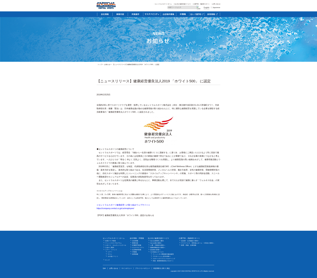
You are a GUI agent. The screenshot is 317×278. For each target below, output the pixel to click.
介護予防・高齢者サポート (201, 4)
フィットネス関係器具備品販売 (163, 254)
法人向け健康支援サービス (182, 4)
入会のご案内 (109, 247)
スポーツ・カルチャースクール (115, 245)
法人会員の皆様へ (156, 243)
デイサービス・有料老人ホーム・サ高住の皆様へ (197, 243)
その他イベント (113, 256)
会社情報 (135, 240)
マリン (110, 254)
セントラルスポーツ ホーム (163, 4)
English (206, 7)
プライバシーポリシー (142, 268)
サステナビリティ (138, 247)
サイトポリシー (126, 268)
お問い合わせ (216, 4)
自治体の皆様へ (155, 249)
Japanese (216, 7)
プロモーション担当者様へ (162, 256)
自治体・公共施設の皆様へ (190, 240)
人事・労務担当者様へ (157, 245)
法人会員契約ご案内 (157, 240)
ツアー (110, 252)
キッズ (107, 260)
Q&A (104, 268)
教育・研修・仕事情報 (188, 245)
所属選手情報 (136, 245)
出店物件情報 (136, 249)
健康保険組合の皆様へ (157, 247)
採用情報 (135, 254)
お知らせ (107, 64)
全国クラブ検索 (110, 240)
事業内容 (135, 243)
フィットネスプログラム (113, 243)
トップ (100, 64)
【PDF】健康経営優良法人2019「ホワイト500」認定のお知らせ (125, 215)
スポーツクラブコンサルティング (164, 258)
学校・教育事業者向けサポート (163, 261)
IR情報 (134, 252)
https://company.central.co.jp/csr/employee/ (115, 208)
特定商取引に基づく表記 (161, 268)
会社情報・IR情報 (137, 238)
